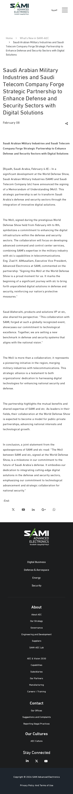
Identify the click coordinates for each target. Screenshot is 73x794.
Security (36, 585)
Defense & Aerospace (36, 569)
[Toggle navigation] (65, 10)
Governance (37, 627)
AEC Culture (36, 740)
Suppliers (36, 640)
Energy (36, 577)
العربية (54, 9)
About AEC (36, 614)
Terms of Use (46, 785)
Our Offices (36, 710)
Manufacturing (36, 684)
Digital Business (36, 562)
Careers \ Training (36, 691)
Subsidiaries (36, 671)
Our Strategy (36, 620)
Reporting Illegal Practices (36, 723)
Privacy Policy (27, 785)
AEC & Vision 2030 (36, 658)
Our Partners (36, 678)
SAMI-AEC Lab (36, 647)
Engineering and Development (36, 634)
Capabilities (36, 664)
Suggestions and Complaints (36, 716)
